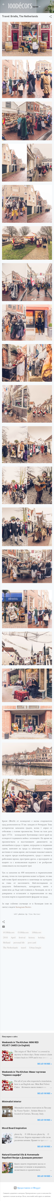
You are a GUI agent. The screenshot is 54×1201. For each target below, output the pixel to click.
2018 (5, 937)
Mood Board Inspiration (14, 1128)
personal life (19, 942)
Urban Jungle (35, 947)
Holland (6, 942)
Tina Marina (34, 914)
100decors (36, 932)
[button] (50, 17)
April (13, 937)
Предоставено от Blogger (28, 1187)
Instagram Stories (24, 906)
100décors (20, 6)
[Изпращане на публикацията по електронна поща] (3, 927)
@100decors (8, 932)
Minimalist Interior (11, 1101)
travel (23, 947)
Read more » (44, 1063)
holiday (41, 937)
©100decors (23, 932)
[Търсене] (50, 5)
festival (22, 937)
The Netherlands (10, 947)
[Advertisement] (10, 1018)
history (32, 937)
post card (32, 942)
